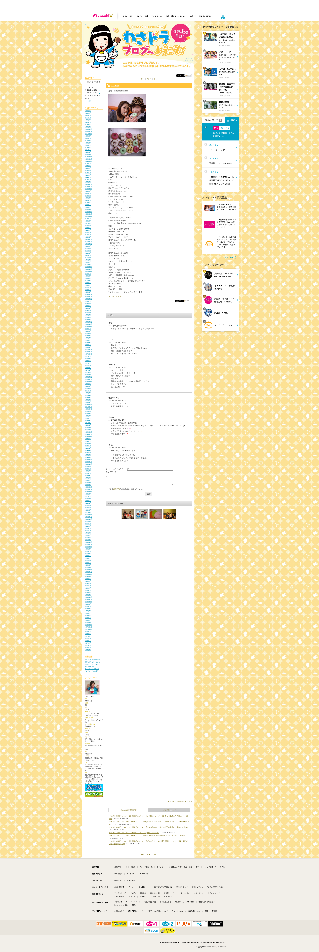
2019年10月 (88, 299)
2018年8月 (88, 331)
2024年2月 (88, 179)
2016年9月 (88, 384)
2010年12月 (88, 542)
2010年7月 (88, 553)
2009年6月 (88, 583)
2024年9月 (88, 163)
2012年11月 (88, 489)
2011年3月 (88, 535)
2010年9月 (88, 549)
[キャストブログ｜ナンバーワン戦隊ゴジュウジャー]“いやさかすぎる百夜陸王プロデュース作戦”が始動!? (147, 835)
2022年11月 (88, 214)
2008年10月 (88, 601)
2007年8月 (88, 634)
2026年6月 (88, 115)
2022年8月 (88, 221)
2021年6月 (88, 253)
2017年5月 (88, 365)
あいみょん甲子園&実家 (92, 669)
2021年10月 (88, 244)
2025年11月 (88, 131)
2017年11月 (88, 351)
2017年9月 (88, 356)
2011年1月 (88, 540)
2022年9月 (88, 218)
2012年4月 (88, 505)
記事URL (119, 296)
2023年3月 (88, 205)
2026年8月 (88, 111)
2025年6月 (88, 143)
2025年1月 (88, 154)
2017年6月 (88, 363)
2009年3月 (88, 590)
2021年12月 (88, 239)
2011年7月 (88, 526)
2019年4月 (88, 312)
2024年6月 (88, 170)
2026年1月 (88, 127)
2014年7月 (88, 443)
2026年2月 (88, 124)
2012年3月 (88, 507)
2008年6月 (88, 611)
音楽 (146, 16)
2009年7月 (88, 581)
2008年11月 (88, 599)
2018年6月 (88, 335)
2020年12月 (88, 267)
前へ (142, 79)
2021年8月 (88, 248)
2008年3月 (88, 618)
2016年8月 (88, 386)
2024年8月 (88, 166)
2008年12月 (88, 597)
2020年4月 (88, 285)
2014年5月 (88, 448)
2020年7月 (88, 278)
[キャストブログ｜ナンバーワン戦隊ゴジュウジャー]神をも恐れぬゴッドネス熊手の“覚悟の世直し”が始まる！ (148, 827)
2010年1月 (88, 567)
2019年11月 (88, 296)
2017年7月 (88, 361)
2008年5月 (88, 613)
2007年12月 (88, 625)
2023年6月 (88, 198)
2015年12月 (88, 404)
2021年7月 (88, 250)
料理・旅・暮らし (205, 16)
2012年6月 (88, 501)
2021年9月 (88, 246)
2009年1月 (88, 595)
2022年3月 (88, 232)
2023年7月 (88, 195)
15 (99, 90)
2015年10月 (88, 409)
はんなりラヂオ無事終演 (92, 659)
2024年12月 (88, 156)
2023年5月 (88, 200)
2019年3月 (88, 315)
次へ (155, 79)
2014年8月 (88, 441)
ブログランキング (169, 810)
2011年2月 (88, 537)
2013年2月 (88, 482)
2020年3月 (88, 287)
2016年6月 (88, 390)
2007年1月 (88, 650)
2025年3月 (88, 150)
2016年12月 (88, 377)
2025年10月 (88, 134)
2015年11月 (88, 407)
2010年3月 (88, 563)
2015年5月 (88, 420)
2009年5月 (88, 585)
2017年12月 (88, 349)
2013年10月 (88, 464)
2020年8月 (88, 276)
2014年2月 (88, 455)
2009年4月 (88, 588)
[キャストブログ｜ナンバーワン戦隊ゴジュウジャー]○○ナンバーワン (134, 833)
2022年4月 (88, 230)
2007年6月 (88, 638)
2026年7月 (88, 113)
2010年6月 (88, 556)
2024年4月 (88, 175)
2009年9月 (88, 576)
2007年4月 (88, 643)
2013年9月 (88, 466)
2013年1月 (88, 485)
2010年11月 (88, 544)
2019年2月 (88, 317)
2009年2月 (88, 592)
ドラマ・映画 (127, 16)
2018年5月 (88, 338)
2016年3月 (88, 397)
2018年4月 (88, 340)
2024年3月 (88, 177)
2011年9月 (88, 521)
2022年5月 (88, 228)
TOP (149, 79)
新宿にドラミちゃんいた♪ (93, 662)
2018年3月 (88, 342)
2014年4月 (88, 450)
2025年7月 (88, 140)
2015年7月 (88, 416)
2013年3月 (88, 480)
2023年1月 (88, 209)
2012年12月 (88, 487)
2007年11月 (88, 627)
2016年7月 (88, 388)
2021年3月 (88, 260)
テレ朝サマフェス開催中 (92, 664)
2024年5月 (88, 172)
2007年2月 (88, 647)
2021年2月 (88, 262)
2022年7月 (88, 223)
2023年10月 (88, 189)
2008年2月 (88, 620)
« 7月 (89, 101)
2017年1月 (88, 374)
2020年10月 (88, 271)
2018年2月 (88, 345)
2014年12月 (88, 432)
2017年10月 (88, 354)
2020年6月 (88, 280)
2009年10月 (88, 574)
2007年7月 (88, 636)
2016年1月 (88, 402)
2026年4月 (88, 120)
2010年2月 (88, 565)
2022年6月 (88, 225)
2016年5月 (88, 393)
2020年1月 (88, 292)
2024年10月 (88, 161)
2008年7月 (88, 608)
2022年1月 (88, 237)
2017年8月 (88, 358)
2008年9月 (88, 604)
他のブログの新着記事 (128, 810)
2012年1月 (88, 512)
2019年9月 (88, 301)
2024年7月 (88, 168)
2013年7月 (88, 471)
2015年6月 (88, 418)
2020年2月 (88, 290)
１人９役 (115, 85)
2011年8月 (88, 523)
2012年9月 (88, 494)
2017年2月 (88, 372)
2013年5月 (88, 475)
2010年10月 (88, 546)
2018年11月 (88, 324)
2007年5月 (88, 641)
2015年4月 (88, 423)
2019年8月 (88, 303)
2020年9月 (88, 273)
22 (99, 93)
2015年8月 (88, 413)
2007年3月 (88, 645)
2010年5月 (88, 558)
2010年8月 (88, 551)
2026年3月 (88, 122)
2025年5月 (88, 145)
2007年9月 (88, 631)
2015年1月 (88, 429)
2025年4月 (88, 147)
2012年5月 (88, 503)
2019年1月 (88, 319)
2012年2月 (88, 510)
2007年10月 (88, 629)
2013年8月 (88, 468)
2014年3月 (88, 452)
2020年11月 (88, 269)
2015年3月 (88, 425)
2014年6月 (88, 445)
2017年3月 (88, 370)
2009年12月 (88, 569)
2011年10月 (88, 519)
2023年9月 (88, 191)
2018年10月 (88, 326)
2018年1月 (88, 347)
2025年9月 (88, 136)
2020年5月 (88, 283)
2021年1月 (88, 264)
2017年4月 (88, 368)
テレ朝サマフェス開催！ (92, 671)
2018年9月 (88, 328)
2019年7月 (88, 306)
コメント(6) (111, 296)
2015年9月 (88, 411)
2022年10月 (88, 216)
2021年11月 (88, 241)
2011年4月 (88, 533)
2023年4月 (88, 202)
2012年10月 (88, 491)
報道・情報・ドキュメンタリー (176, 16)
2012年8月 (88, 496)
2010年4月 (88, 560)
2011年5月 (88, 530)
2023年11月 (88, 186)
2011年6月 (88, 528)
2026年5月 (88, 117)
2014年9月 (88, 439)
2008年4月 (88, 615)
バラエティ (138, 16)
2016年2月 (88, 400)
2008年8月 (88, 606)
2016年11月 (88, 379)
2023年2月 (88, 207)
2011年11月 (88, 517)
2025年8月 (88, 138)
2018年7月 (88, 333)
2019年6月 (88, 308)
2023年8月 (88, 193)
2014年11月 (88, 434)
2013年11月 (88, 461)
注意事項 (116, 489)
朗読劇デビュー (89, 666)
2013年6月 (88, 473)
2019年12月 (88, 294)
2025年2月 (88, 152)
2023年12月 (88, 184)
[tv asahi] (103, 16)
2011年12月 (88, 514)
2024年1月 (88, 182)
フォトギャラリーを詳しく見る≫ (179, 801)
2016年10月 (88, 381)
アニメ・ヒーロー (157, 16)
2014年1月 (88, 457)
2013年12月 (88, 459)
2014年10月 (88, 436)
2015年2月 (88, 427)
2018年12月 (88, 322)
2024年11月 (88, 159)
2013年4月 (88, 478)
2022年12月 (88, 212)
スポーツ (193, 16)
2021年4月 (88, 257)
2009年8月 (88, 579)
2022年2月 (88, 234)
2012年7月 (88, 498)
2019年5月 (88, 310)
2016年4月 (88, 395)
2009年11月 (88, 572)
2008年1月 (88, 622)
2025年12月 (88, 129)
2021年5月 (88, 255)
